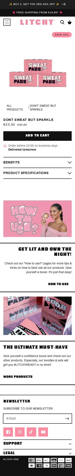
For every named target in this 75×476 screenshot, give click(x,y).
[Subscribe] (67, 418)
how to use (58, 284)
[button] (6, 22)
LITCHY (9, 459)
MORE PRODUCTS (17, 376)
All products (15, 107)
